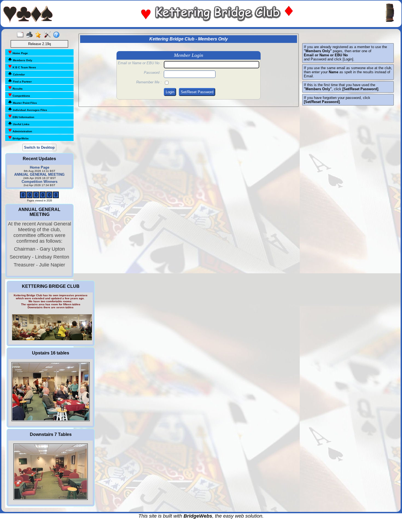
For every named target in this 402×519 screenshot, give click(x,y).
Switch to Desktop (39, 147)
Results (17, 88)
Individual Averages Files (29, 110)
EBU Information (23, 117)
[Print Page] (30, 35)
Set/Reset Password (197, 92)
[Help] (57, 35)
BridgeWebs (20, 138)
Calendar (18, 74)
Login (170, 92)
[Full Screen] (21, 35)
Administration (22, 131)
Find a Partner (22, 81)
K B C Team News (24, 67)
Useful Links (21, 124)
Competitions (21, 95)
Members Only (22, 60)
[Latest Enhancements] (39, 35)
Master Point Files (24, 102)
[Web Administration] (48, 35)
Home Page (20, 53)
